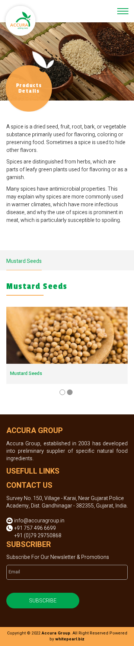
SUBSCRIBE (43, 601)
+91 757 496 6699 (35, 528)
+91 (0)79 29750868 (37, 536)
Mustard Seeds (24, 261)
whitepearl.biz (69, 639)
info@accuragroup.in (39, 521)
